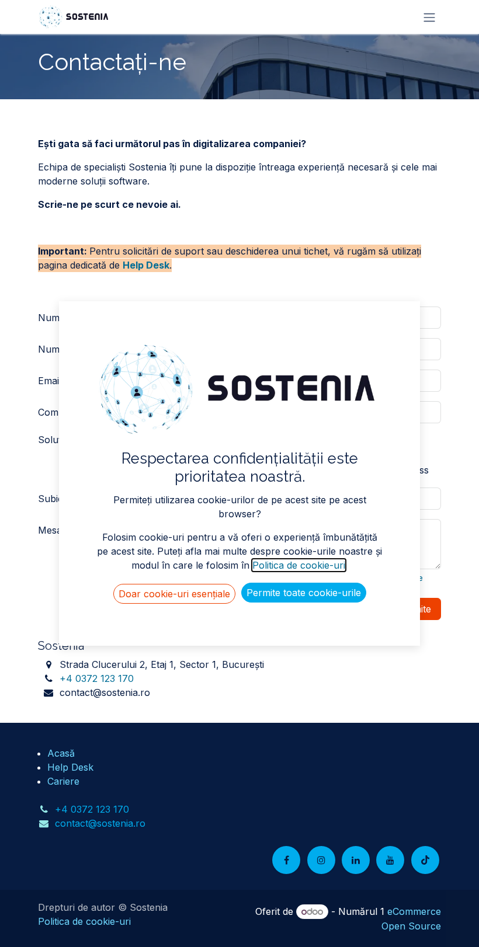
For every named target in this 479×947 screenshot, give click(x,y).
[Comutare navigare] (429, 17)
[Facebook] (286, 860)
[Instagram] (321, 860)
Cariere (63, 781)
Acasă (61, 753)
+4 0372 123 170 (97, 678)
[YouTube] (390, 860)
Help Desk (146, 265)
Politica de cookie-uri (84, 921)
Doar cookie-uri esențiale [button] (174, 594)
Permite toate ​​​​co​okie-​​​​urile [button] (304, 592)
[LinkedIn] (356, 860)
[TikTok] (425, 860)
